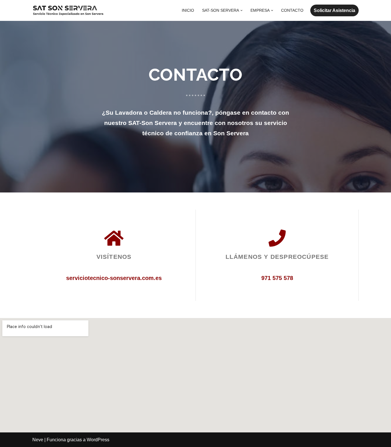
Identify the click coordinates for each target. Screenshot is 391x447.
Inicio (188, 10)
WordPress (98, 439)
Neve (37, 439)
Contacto (292, 10)
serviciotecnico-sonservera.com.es (114, 278)
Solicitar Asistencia (334, 10)
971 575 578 (277, 278)
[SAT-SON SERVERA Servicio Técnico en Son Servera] (68, 10)
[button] (241, 10)
